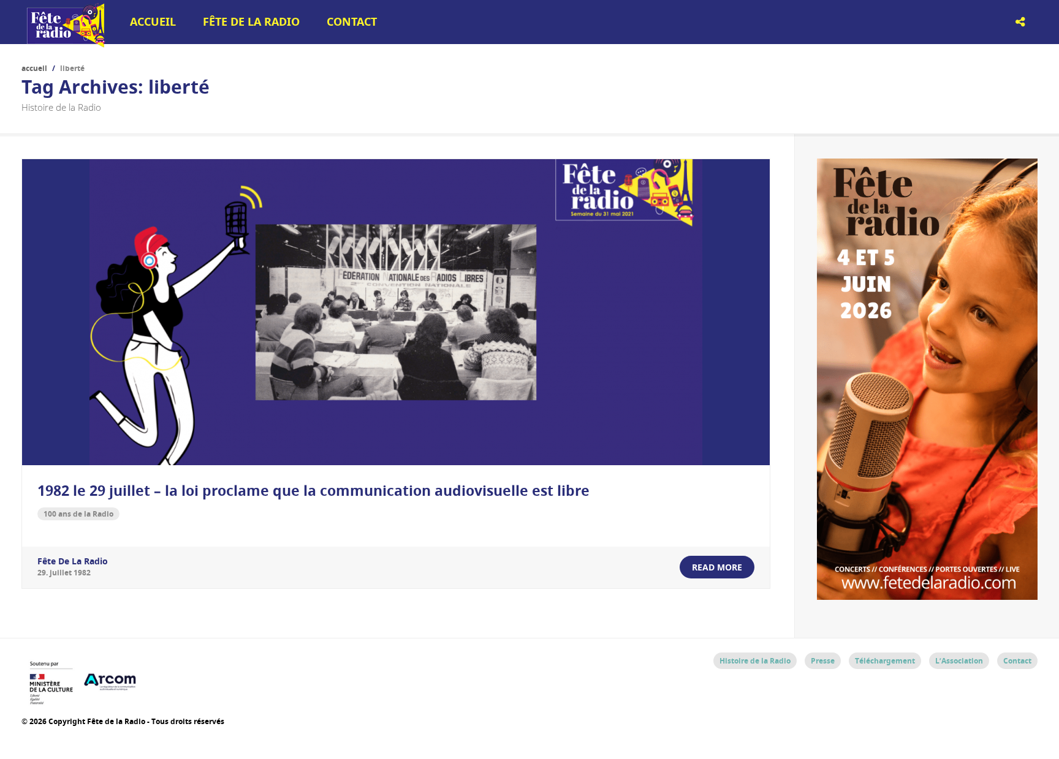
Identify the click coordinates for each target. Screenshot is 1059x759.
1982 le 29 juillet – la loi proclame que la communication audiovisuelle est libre (313, 490)
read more (717, 567)
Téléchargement (885, 661)
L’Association (959, 661)
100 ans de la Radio (78, 514)
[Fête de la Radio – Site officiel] (64, 42)
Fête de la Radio (251, 21)
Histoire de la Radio (755, 661)
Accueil (153, 21)
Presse (823, 661)
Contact (352, 21)
